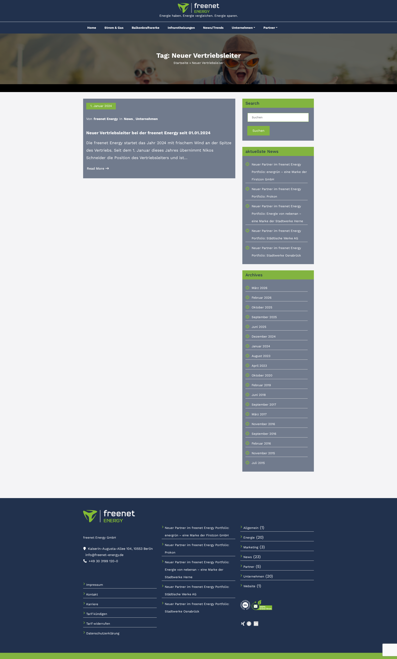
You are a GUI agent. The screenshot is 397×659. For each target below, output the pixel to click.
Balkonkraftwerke (145, 28)
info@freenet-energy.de (104, 555)
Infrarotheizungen (181, 28)
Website (249, 586)
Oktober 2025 (262, 307)
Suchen (258, 131)
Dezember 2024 (264, 336)
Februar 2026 (261, 298)
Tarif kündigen (96, 614)
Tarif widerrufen (98, 623)
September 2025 (264, 317)
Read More (95, 168)
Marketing (250, 547)
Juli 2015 (258, 463)
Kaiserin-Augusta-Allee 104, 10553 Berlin (120, 549)
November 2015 (263, 453)
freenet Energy (106, 119)
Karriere (92, 604)
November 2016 (263, 424)
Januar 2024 (261, 346)
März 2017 (259, 414)
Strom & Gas (113, 28)
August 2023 (261, 356)
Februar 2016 (261, 443)
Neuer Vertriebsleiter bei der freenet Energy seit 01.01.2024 (148, 132)
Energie (249, 537)
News (128, 119)
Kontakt (92, 594)
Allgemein (250, 528)
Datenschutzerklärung (102, 633)
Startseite (180, 63)
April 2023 (259, 366)
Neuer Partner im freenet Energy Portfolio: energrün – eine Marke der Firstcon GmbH (279, 172)
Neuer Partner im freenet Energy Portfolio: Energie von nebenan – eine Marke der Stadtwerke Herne (277, 213)
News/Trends (213, 28)
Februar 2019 (261, 385)
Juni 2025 (259, 327)
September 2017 (264, 404)
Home (91, 28)
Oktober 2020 (262, 375)
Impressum (94, 585)
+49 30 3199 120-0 (103, 561)
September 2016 (264, 434)
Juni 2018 (259, 395)
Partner (269, 28)
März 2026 (259, 288)
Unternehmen (242, 28)
